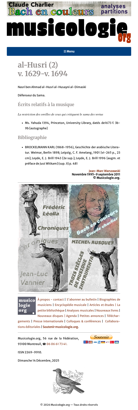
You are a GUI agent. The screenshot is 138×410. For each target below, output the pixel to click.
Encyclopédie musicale (71, 305)
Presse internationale (48, 321)
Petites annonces (92, 316)
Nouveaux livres (107, 310)
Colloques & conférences (83, 321)
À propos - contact (51, 299)
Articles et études (101, 305)
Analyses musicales (80, 310)
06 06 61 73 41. (57, 344)
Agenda (72, 316)
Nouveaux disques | (52, 316)
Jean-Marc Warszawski (104, 171)
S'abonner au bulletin (82, 299)
